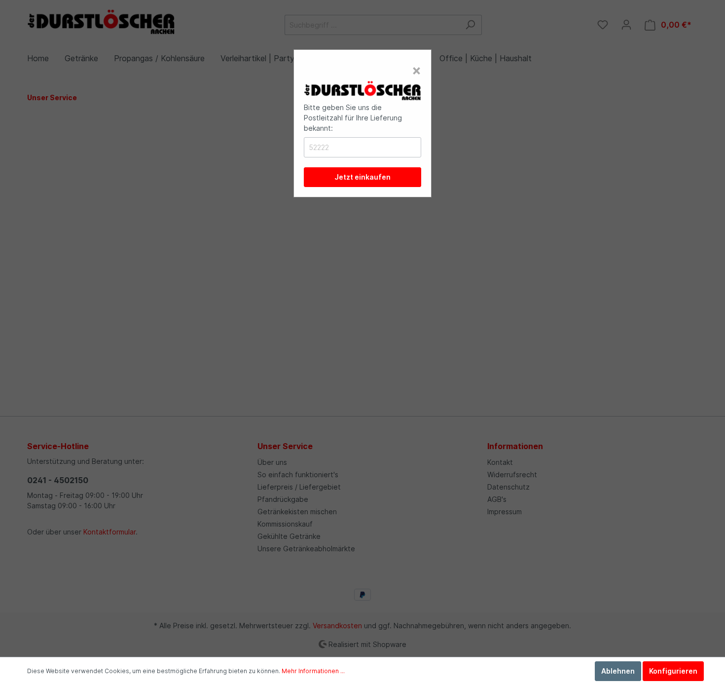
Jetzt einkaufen (362, 177)
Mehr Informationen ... (313, 671)
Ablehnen (618, 671)
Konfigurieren (673, 671)
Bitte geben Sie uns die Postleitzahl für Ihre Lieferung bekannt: (353, 117)
